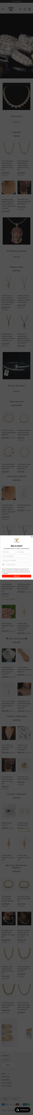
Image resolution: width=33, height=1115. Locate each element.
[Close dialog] (31, 536)
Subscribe (16, 576)
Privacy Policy (5, 573)
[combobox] (4, 564)
